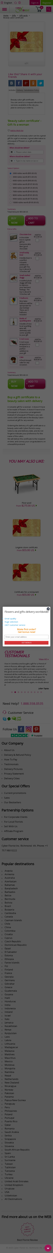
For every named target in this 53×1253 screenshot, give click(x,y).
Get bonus (27, 643)
